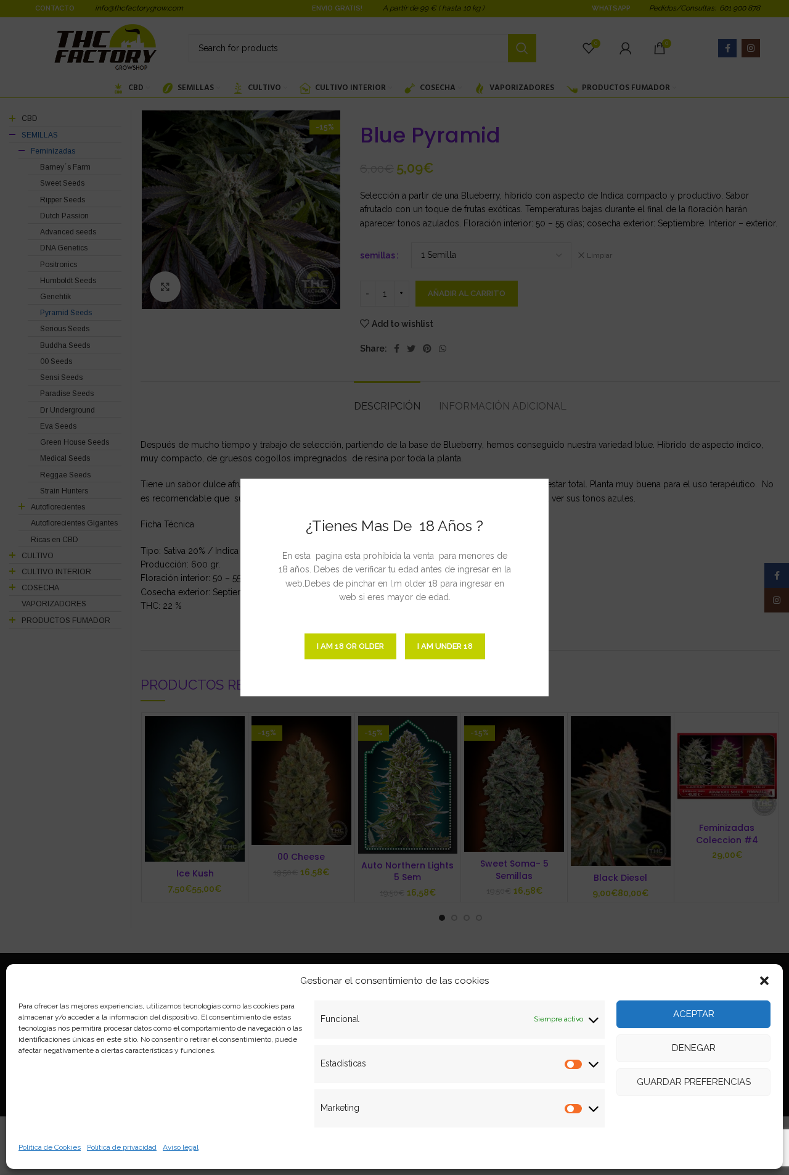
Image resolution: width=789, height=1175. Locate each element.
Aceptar (693, 1014)
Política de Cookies (49, 1147)
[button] (764, 981)
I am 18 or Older (350, 646)
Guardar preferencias (694, 1081)
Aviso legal (180, 1147)
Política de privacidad (122, 1147)
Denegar (694, 1047)
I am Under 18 (445, 646)
